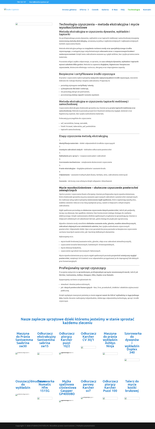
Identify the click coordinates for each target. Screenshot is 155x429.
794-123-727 (21, 2)
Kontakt (147, 10)
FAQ (123, 10)
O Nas (115, 10)
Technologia (134, 10)
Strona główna (69, 10)
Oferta (83, 10)
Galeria (105, 10)
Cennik (95, 10)
